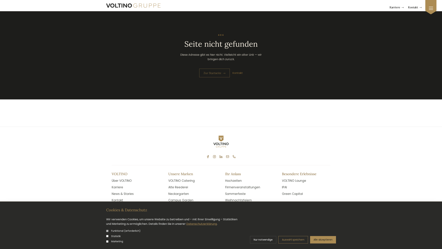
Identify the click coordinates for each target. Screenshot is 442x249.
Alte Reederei (178, 187)
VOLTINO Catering (181, 181)
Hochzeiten (233, 181)
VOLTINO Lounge (294, 181)
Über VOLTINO (122, 181)
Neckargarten (178, 194)
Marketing (117, 241)
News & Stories (123, 194)
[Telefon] (234, 156)
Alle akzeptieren (323, 239)
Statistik (116, 236)
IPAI (284, 187)
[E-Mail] (227, 156)
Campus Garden (180, 200)
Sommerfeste (235, 194)
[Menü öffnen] (430, 7)
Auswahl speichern (293, 239)
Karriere (397, 7)
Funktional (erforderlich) (126, 231)
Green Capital (292, 194)
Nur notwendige (263, 239)
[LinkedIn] (221, 156)
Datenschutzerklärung (201, 224)
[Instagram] (214, 156)
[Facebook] (207, 156)
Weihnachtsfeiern (238, 200)
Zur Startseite (214, 73)
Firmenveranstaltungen (242, 187)
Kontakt (415, 7)
